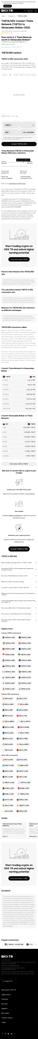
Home (3, 16)
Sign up (30, 10)
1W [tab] (16, 74)
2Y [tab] (33, 74)
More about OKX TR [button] (8, 990)
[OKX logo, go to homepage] (7, 10)
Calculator (11, 16)
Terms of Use (14, 922)
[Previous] (2, 944)
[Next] (35, 944)
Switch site (8, 6)
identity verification (15, 515)
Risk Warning (24, 922)
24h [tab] (10, 74)
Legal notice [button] (5, 994)
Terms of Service (8, 926)
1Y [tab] (27, 74)
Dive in (5, 836)
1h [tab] (4, 74)
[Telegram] (5, 1034)
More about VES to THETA (19, 464)
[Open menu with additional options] (36, 11)
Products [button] (4, 999)
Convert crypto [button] (7, 1018)
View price (32, 836)
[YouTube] (11, 1034)
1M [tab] (22, 74)
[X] (2, 1034)
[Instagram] (8, 1034)
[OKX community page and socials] (14, 1034)
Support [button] (4, 1008)
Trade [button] (3, 1022)
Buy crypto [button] (5, 1013)
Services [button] (4, 1004)
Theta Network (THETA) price (17, 183)
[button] (25, 11)
